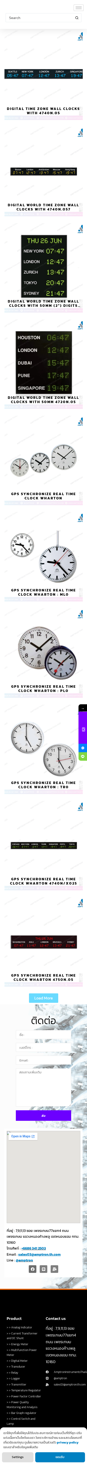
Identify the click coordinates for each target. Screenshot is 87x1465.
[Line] (43, 1269)
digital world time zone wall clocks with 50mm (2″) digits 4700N (43, 305)
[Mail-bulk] (54, 1269)
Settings (18, 1457)
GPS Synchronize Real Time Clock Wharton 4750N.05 (43, 977)
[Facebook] (32, 1269)
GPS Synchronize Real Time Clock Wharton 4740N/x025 (43, 881)
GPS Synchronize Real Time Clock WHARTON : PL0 (43, 688)
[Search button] (76, 17)
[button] (43, 998)
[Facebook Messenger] (83, 748)
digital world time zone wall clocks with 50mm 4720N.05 (43, 399)
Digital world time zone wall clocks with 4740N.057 (43, 207)
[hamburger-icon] (79, 7)
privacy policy (68, 1442)
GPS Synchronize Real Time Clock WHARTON (43, 496)
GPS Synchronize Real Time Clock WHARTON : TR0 (43, 785)
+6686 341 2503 (33, 1248)
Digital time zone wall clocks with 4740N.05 (43, 111)
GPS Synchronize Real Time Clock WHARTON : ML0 (43, 592)
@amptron (24, 1260)
